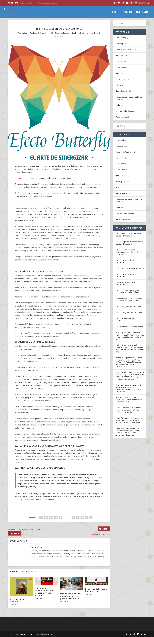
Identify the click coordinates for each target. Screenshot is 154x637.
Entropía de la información (125, 261)
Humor (118, 73)
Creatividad (120, 391)
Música (118, 85)
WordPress (51, 634)
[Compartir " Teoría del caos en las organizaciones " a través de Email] (55, 517)
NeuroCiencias (122, 91)
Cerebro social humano (17, 600)
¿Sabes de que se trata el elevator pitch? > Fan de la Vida (129, 346)
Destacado (120, 55)
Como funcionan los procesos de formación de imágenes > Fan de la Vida (129, 420)
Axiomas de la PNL (123, 402)
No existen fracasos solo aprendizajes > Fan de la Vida (128, 398)
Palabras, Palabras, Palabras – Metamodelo (127, 378)
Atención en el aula (132, 422)
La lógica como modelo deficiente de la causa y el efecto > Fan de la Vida (130, 374)
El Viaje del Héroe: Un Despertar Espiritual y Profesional (128, 364)
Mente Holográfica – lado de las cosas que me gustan (38, 3)
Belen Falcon (142, 12)
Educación (120, 61)
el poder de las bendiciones (125, 319)
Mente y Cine (121, 79)
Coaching (58, 33)
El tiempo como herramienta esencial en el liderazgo (127, 252)
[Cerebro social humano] (21, 586)
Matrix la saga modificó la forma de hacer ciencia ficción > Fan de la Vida (130, 360)
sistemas (22, 178)
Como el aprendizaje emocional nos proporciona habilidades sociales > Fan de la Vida (129, 430)
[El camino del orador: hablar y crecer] (96, 581)
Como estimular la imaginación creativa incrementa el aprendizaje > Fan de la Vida (129, 387)
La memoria (127, 412)
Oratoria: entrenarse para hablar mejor (130, 350)
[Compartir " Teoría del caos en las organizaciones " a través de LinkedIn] (50, 517)
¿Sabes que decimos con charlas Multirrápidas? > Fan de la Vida (129, 333)
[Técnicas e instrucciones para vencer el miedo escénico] (46, 581)
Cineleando (126, 12)
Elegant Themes (25, 634)
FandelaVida (35, 33)
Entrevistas (120, 67)
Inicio (115, 12)
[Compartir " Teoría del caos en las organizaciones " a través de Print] (60, 517)
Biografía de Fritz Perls (131, 307)
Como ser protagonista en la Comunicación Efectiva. (128, 291)
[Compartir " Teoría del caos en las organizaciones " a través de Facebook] (41, 517)
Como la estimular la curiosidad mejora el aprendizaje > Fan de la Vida (129, 410)
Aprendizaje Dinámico (125, 435)
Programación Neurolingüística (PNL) (78, 33)
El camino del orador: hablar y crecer (96, 590)
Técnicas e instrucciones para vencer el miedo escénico (44, 592)
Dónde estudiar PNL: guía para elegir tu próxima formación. (71, 596)
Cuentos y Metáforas (124, 49)
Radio (118, 105)
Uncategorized (122, 117)
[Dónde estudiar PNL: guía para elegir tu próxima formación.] (71, 583)
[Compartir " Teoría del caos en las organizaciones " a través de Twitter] (46, 517)
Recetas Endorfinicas (124, 111)
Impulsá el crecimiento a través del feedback (129, 235)
